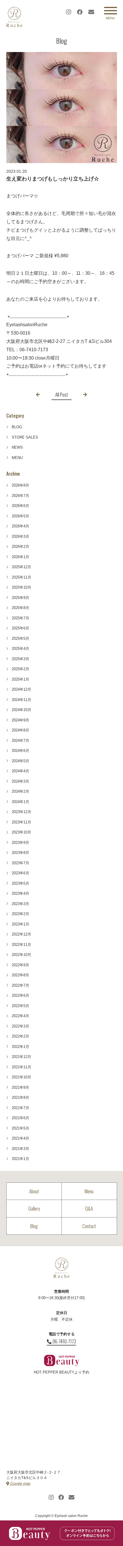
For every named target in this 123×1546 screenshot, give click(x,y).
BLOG (17, 427)
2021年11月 (21, 1067)
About (34, 1191)
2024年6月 (20, 750)
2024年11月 (21, 700)
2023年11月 (21, 822)
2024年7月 (20, 740)
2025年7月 (20, 618)
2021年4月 (20, 1138)
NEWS (17, 447)
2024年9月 (20, 720)
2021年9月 (20, 1087)
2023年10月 (21, 832)
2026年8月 (20, 485)
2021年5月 (20, 1128)
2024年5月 (20, 761)
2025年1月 (20, 679)
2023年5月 (20, 883)
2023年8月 (20, 852)
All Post (61, 394)
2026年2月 (20, 546)
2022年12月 (21, 934)
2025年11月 (21, 577)
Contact (89, 1226)
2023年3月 (20, 904)
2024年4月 (20, 771)
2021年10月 (21, 1077)
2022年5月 (20, 1006)
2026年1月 (20, 557)
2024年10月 (21, 710)
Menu (89, 1191)
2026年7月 (20, 495)
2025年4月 (20, 648)
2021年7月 (20, 1108)
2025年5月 (20, 638)
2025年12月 (21, 567)
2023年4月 (20, 893)
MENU (17, 458)
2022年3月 (20, 1026)
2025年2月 (20, 669)
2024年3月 (20, 781)
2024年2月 (20, 791)
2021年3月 (20, 1148)
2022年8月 (20, 975)
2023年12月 (21, 812)
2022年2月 (20, 1036)
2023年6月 (20, 873)
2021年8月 (20, 1097)
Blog (34, 1226)
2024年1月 (20, 802)
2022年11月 (21, 944)
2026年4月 (20, 526)
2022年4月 (20, 1016)
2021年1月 (20, 1159)
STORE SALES (25, 437)
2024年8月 (20, 730)
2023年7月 (20, 863)
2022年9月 (20, 965)
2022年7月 (20, 985)
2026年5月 (20, 516)
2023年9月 (20, 842)
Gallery (34, 1208)
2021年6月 (20, 1118)
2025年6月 (20, 628)
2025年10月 (21, 587)
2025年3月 (20, 659)
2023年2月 (20, 914)
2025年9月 (20, 598)
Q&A (89, 1208)
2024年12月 (21, 689)
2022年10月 (21, 954)
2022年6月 (20, 995)
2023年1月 (20, 924)
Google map (19, 1483)
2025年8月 (20, 608)
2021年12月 (21, 1057)
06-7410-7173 (64, 1341)
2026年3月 (20, 536)
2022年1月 (20, 1046)
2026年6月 (20, 506)
